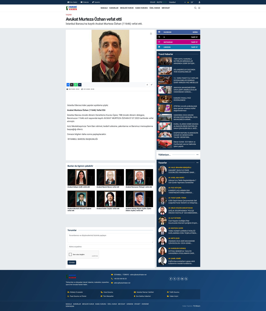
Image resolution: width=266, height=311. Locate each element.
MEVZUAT (166, 8)
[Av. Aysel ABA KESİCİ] (162, 180)
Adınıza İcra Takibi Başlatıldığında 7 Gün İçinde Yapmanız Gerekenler (182, 181)
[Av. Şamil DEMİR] (162, 261)
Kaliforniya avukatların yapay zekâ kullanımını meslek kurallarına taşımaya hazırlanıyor (181, 262)
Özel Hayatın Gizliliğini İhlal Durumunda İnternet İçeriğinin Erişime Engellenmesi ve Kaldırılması (183, 222)
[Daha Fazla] (79, 84)
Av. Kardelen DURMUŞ (177, 248)
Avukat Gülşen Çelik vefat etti (79, 187)
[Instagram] (178, 278)
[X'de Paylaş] (72, 84)
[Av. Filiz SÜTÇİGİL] (162, 190)
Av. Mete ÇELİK (174, 238)
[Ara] (195, 8)
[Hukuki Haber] (71, 8)
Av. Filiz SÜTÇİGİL (175, 188)
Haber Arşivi (174, 296)
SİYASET (137, 304)
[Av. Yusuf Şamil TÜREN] (162, 200)
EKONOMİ (145, 304)
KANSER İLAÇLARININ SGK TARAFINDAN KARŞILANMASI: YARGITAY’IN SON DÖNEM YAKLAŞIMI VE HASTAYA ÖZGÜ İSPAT (183, 191)
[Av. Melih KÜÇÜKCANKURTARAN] (162, 210)
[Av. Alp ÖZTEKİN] (162, 220)
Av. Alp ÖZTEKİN (174, 218)
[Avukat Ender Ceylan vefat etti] (110, 199)
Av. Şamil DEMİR (174, 258)
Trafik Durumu (174, 292)
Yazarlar (97, 2)
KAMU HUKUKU (141, 8)
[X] (174, 278)
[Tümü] (197, 155)
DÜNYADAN (70, 306)
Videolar (86, 2)
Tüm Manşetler (108, 296)
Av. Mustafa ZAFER (175, 228)
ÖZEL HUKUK (155, 8)
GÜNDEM (130, 304)
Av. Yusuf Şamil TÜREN (177, 198)
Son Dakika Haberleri (143, 296)
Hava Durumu (108, 292)
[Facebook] (170, 278)
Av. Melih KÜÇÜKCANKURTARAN (180, 208)
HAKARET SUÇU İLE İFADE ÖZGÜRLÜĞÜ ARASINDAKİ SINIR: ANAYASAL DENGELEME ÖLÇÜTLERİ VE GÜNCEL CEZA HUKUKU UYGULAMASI (182, 171)
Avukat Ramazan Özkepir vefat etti (139, 187)
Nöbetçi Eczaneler (76, 292)
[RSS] (186, 278)
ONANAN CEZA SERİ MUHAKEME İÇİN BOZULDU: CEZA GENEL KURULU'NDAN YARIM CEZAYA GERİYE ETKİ (181, 242)
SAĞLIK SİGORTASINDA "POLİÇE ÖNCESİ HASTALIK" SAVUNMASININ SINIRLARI (182, 212)
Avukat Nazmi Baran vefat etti (108, 187)
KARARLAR (113, 8)
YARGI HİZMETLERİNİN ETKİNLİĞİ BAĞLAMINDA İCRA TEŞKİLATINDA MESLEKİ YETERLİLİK (182, 232)
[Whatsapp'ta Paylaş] (76, 84)
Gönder (72, 262)
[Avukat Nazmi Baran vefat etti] (110, 177)
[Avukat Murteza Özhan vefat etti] (110, 56)
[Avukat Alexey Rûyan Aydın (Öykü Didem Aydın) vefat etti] (139, 199)
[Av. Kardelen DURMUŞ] (162, 251)
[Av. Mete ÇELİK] (162, 241)
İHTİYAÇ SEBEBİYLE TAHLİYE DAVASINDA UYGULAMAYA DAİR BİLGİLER (181, 252)
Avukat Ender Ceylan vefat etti (108, 209)
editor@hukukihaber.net (122, 283)
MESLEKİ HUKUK (127, 8)
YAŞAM (69, 15)
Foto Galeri (73, 2)
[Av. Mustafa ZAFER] (162, 230)
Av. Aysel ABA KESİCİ (176, 178)
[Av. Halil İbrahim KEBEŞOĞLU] (162, 170)
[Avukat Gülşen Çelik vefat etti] (81, 177)
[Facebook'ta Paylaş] (68, 84)
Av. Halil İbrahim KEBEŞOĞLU (179, 167)
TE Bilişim (196, 306)
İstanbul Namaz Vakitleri (145, 292)
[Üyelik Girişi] (198, 2)
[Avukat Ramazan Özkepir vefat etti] (139, 177)
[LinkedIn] (182, 278)
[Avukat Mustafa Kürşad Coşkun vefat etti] (81, 199)
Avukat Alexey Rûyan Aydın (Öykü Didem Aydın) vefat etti (138, 210)
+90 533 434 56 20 (120, 279)
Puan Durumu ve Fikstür (78, 296)
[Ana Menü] (199, 8)
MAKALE (104, 8)
